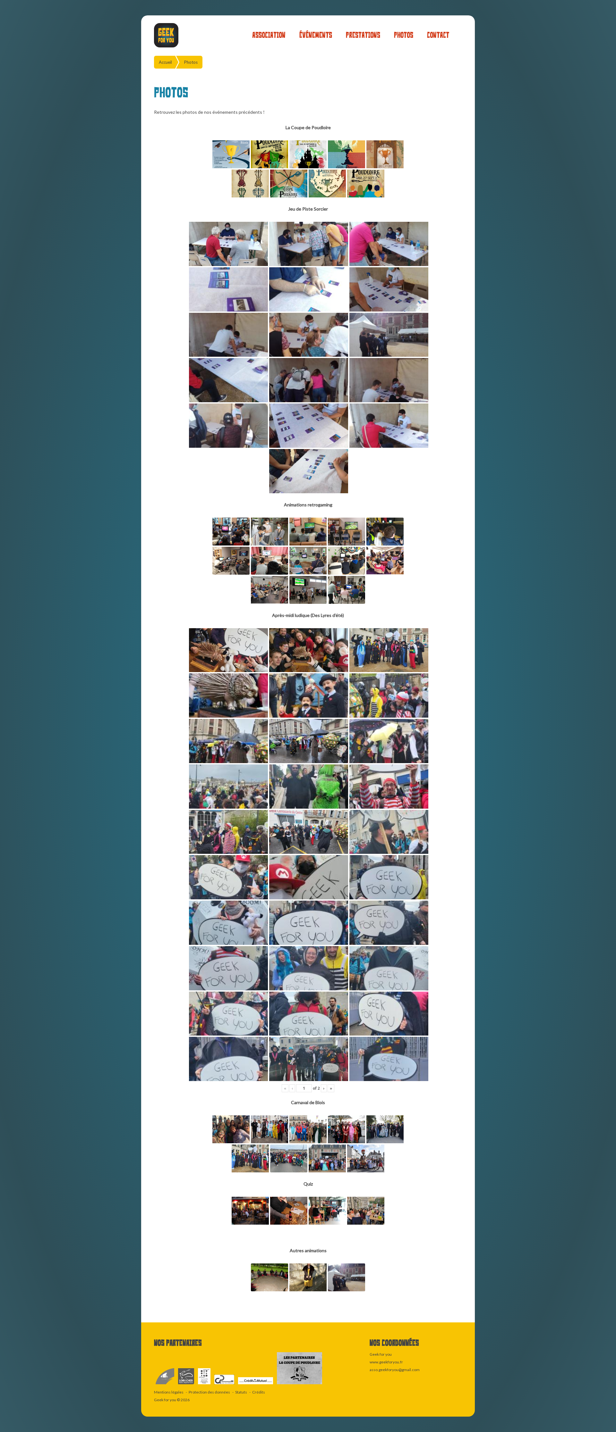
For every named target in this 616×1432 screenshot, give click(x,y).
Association (269, 35)
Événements (315, 35)
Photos (403, 35)
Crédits (258, 1392)
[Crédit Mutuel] (255, 1384)
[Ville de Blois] (165, 1384)
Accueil (165, 62)
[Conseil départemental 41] (186, 1384)
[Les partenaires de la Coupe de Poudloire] (299, 1384)
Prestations (363, 35)
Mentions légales (169, 1392)
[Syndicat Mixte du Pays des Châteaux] (224, 1384)
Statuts (241, 1392)
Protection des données (209, 1392)
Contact (438, 35)
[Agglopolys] (204, 1384)
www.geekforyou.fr (386, 1362)
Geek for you (165, 1399)
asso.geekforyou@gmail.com (395, 1369)
